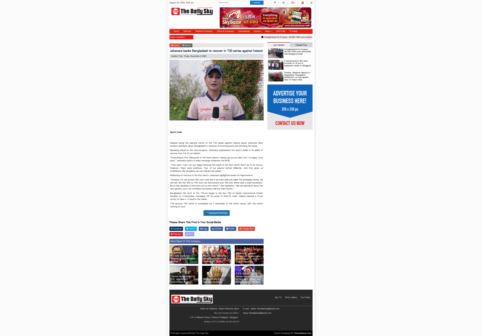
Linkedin (217, 229)
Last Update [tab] (278, 45)
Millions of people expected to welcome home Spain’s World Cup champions (248, 257)
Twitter (191, 229)
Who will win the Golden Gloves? (212, 281)
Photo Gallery (291, 297)
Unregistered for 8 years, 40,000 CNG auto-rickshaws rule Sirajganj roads (289, 37)
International (243, 31)
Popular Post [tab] (301, 45)
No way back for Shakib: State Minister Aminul (183, 258)
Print (190, 234)
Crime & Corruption (225, 31)
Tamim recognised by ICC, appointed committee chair (183, 279)
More (267, 31)
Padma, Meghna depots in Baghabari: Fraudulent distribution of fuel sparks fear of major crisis (297, 76)
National (187, 31)
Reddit (231, 229)
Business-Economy (204, 31)
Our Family (305, 297)
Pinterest (177, 234)
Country (257, 31)
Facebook (177, 229)
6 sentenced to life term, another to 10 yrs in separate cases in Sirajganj (297, 63)
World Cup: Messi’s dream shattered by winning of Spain (214, 258)
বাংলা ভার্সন (280, 31)
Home (176, 31)
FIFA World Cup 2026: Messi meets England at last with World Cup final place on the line (248, 278)
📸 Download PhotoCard (216, 213)
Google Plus (247, 229)
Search (257, 3)
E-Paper (293, 31)
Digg (204, 229)
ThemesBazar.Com (302, 333)
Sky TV (278, 297)
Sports (188, 45)
